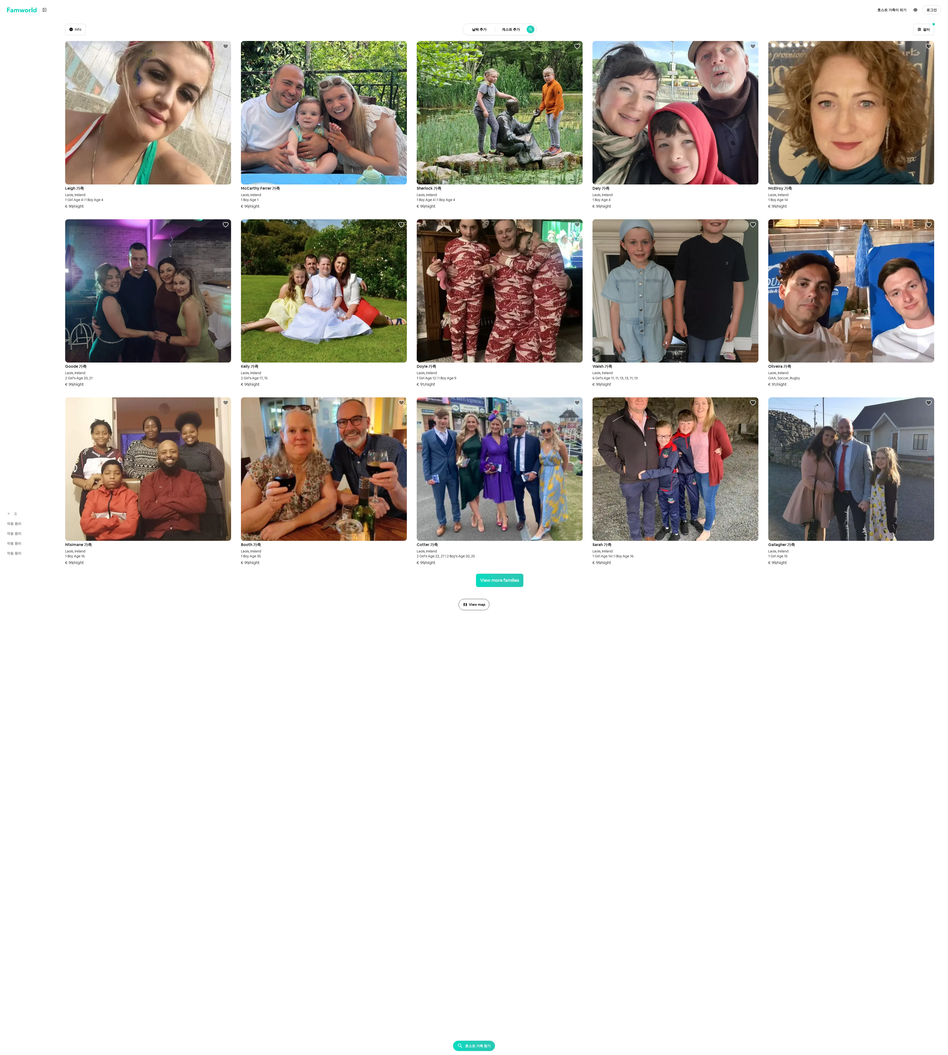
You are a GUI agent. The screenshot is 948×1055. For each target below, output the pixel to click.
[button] (916, 10)
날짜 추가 (479, 29)
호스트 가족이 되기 (892, 10)
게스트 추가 (511, 29)
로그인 (932, 10)
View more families (499, 580)
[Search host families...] (530, 29)
